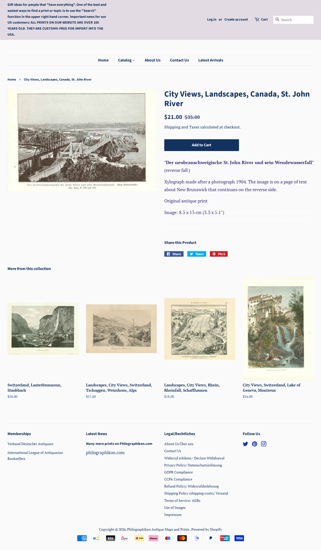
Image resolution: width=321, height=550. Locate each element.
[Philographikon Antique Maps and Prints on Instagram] (263, 444)
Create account (236, 19)
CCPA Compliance (178, 479)
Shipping (172, 127)
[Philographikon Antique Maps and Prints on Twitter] (245, 444)
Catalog (125, 60)
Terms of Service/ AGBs (182, 500)
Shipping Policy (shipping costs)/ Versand (196, 493)
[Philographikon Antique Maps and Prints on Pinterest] (254, 444)
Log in (211, 19)
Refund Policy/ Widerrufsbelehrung (191, 486)
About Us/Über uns (178, 443)
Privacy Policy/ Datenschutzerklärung (193, 465)
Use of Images (175, 507)
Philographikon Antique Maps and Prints (158, 529)
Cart (264, 19)
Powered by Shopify (206, 529)
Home (103, 60)
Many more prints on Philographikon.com (119, 443)
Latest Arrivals (210, 60)
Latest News (96, 434)
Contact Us (179, 60)
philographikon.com (105, 452)
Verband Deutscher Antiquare (30, 443)
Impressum (173, 514)
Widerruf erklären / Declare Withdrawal (194, 458)
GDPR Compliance (178, 472)
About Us (152, 60)
